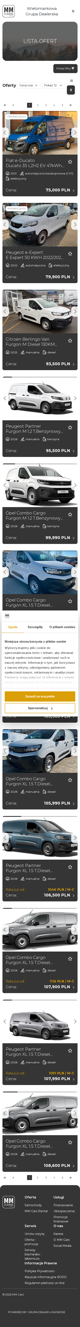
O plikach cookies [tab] (62, 627)
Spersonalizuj (38, 708)
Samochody (33, 1205)
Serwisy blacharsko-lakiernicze (33, 1254)
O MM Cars (62, 1240)
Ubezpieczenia (64, 1211)
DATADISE (58, 1312)
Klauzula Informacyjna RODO (46, 1277)
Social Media (62, 1246)
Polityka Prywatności (40, 1271)
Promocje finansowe (61, 1219)
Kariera (58, 1234)
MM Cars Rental (36, 1211)
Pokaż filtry (64, 68)
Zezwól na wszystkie (40, 696)
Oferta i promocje (31, 1242)
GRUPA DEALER (38, 1312)
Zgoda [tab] (12, 627)
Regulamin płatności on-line (45, 1283)
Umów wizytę (34, 1234)
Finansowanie (63, 1205)
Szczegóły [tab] (35, 627)
